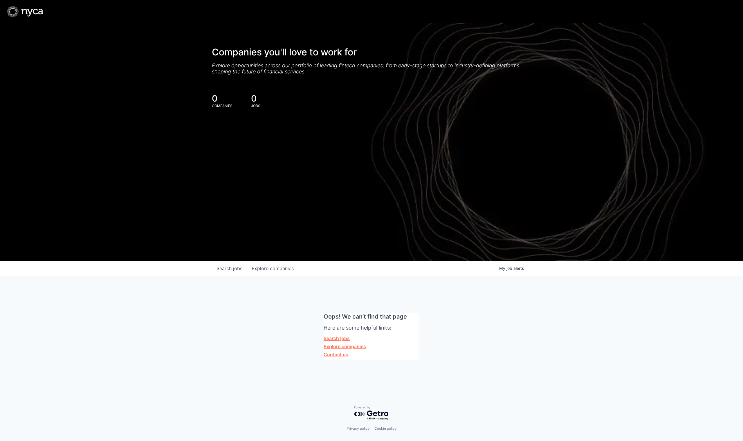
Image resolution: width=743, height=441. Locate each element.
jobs (229, 268)
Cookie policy (385, 428)
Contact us (336, 354)
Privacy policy (358, 428)
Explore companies (345, 346)
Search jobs (337, 338)
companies (273, 268)
